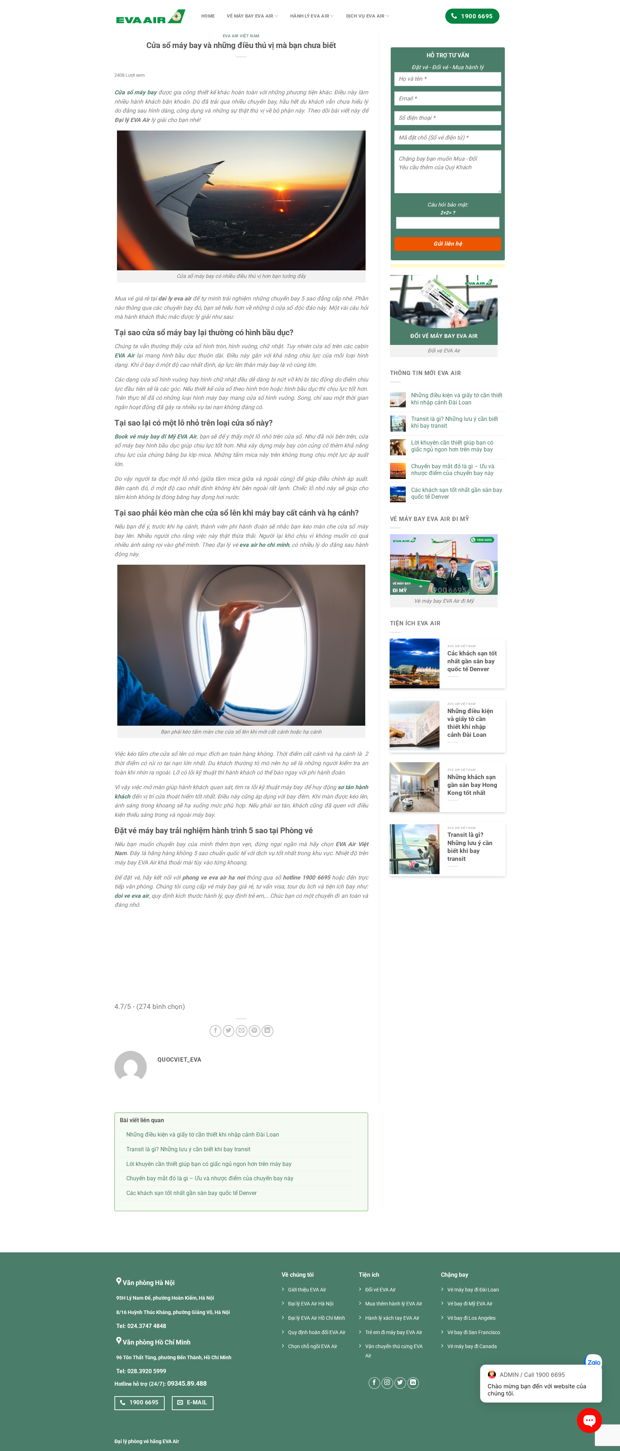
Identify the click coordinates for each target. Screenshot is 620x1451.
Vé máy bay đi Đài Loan (473, 1290)
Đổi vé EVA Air (380, 1290)
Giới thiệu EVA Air (307, 1290)
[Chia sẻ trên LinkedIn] (267, 1031)
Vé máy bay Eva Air (250, 16)
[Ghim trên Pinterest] (254, 1031)
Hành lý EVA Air (309, 16)
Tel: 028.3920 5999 (141, 1371)
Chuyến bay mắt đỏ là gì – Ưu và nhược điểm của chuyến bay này (452, 469)
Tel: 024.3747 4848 (141, 1326)
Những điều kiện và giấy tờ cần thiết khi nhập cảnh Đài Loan (456, 399)
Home (208, 16)
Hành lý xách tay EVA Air (392, 1318)
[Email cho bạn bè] (242, 1031)
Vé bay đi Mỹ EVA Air (470, 1304)
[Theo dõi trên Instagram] (387, 1383)
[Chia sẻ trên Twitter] (229, 1031)
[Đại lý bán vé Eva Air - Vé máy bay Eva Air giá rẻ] (150, 16)
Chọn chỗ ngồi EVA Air (312, 1346)
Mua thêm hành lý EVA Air (393, 1304)
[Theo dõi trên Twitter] (400, 1383)
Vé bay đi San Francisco (473, 1332)
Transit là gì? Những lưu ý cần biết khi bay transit (454, 422)
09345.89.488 (187, 1383)
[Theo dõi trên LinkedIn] (413, 1383)
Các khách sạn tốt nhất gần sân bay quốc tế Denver (456, 493)
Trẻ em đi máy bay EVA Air (393, 1332)
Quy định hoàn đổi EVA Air (317, 1332)
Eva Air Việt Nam (241, 36)
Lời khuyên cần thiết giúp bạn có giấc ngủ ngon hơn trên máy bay (452, 446)
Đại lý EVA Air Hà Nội (310, 1304)
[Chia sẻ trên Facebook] (215, 1031)
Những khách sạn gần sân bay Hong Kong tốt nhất (472, 784)
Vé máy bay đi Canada (472, 1346)
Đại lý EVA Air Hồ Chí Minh (316, 1318)
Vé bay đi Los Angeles (471, 1318)
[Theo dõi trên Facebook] (374, 1383)
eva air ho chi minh (263, 544)
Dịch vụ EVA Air (365, 16)
